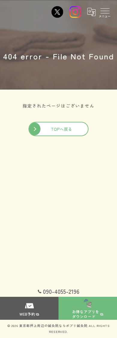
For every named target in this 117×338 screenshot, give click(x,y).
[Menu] (105, 12)
